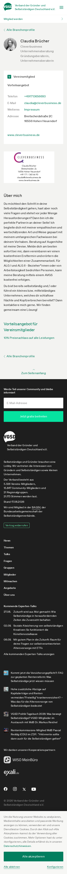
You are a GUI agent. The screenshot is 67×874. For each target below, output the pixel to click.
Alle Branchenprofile (21, 30)
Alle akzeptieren (33, 856)
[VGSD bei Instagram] (15, 790)
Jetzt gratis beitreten (33, 416)
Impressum (32, 109)
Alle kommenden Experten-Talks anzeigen (29, 654)
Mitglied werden (13, 19)
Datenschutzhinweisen (17, 846)
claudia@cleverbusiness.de (42, 103)
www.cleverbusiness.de (23, 135)
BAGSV (36, 507)
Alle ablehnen (12, 866)
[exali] (11, 773)
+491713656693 (35, 96)
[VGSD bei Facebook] (5, 790)
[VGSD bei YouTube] (34, 791)
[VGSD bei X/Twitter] (24, 791)
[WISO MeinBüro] (21, 761)
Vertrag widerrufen (16, 525)
